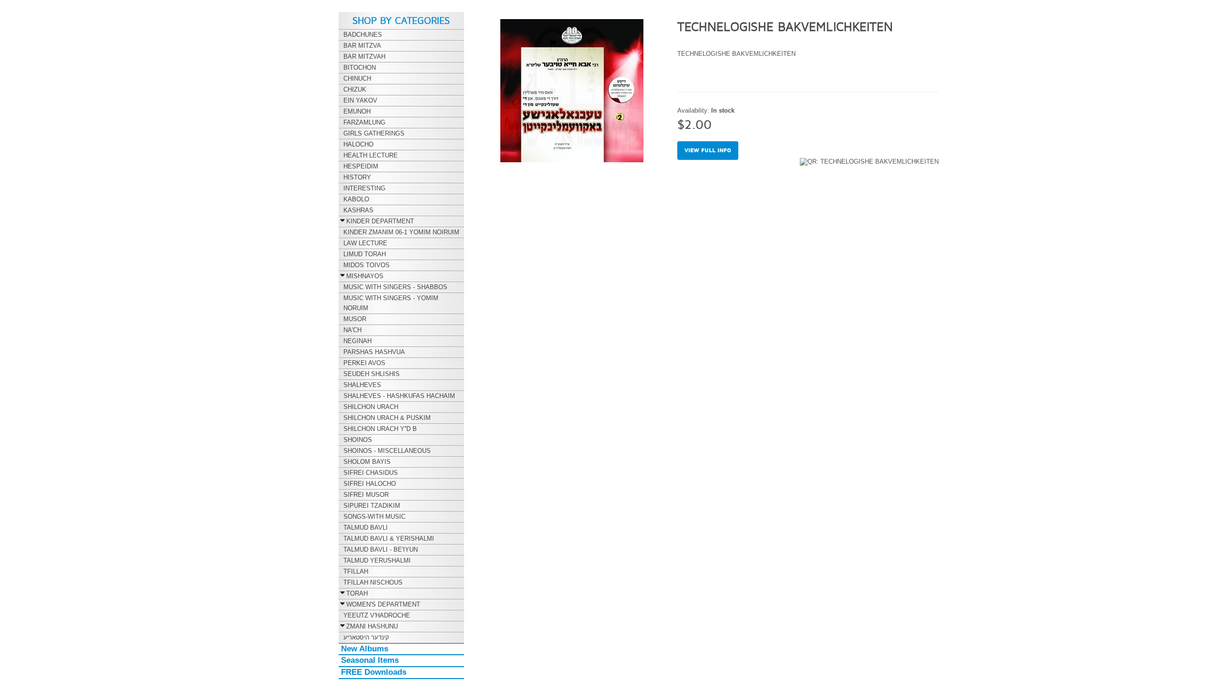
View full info (707, 150)
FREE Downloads (373, 672)
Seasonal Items (370, 660)
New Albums (364, 648)
